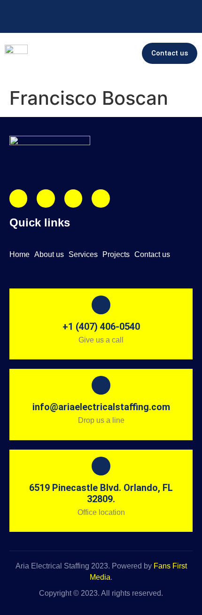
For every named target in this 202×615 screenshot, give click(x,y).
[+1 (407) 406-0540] (9, 9)
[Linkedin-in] (73, 198)
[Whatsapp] (100, 198)
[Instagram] (18, 198)
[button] (123, 53)
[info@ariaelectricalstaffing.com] (40, 9)
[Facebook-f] (45, 198)
